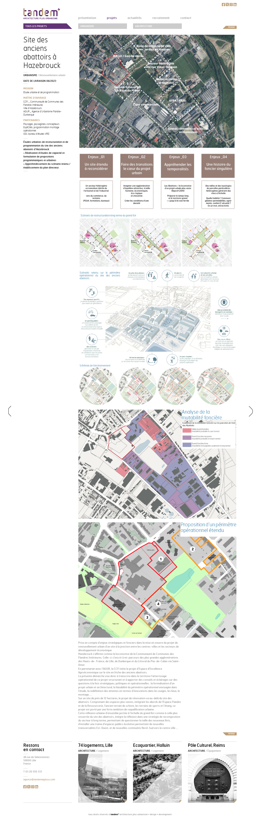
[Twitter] (227, 4)
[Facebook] (223, 4)
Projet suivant (253, 415)
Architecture (143, 26)
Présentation (87, 17)
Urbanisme (87, 26)
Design (153, 814)
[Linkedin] (235, 4)
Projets (112, 17)
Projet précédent (7, 415)
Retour (231, 27)
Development (165, 814)
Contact (185, 17)
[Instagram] (231, 4)
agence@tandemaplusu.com (39, 779)
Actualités (135, 17)
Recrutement (161, 17)
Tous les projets (36, 26)
